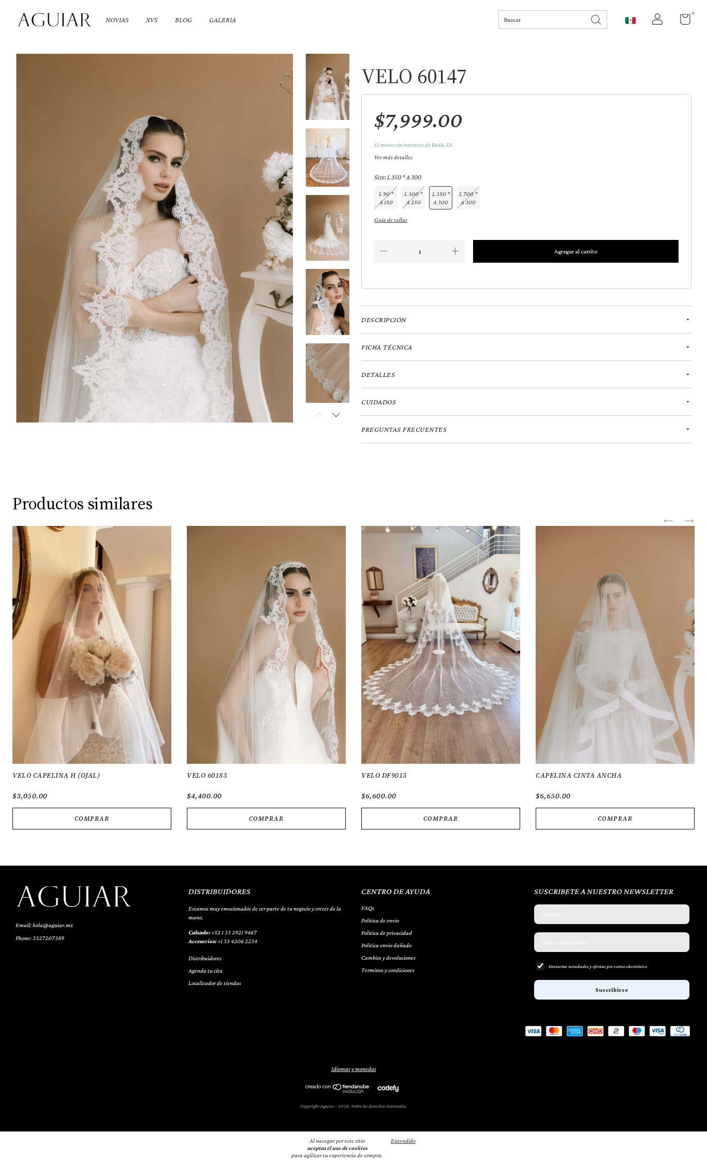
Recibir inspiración (353, 251)
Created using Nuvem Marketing (353, 287)
